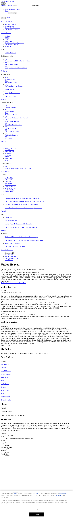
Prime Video (8, 41)
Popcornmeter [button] (26, 272)
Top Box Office (9, 26)
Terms (36, 493)
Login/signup (12, 12)
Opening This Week (11, 24)
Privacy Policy (63, 493)
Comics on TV (9, 181)
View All (3, 99)
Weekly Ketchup (10, 190)
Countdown (8, 183)
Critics (6, 11)
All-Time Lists (9, 178)
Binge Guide (8, 179)
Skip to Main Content (7, 1)
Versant (15, 493)
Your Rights (58, 495)
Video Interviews (10, 186)
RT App (3, 171)
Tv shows (4, 71)
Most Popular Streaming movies (14, 43)
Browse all (8, 46)
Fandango (8, 36)
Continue (36, 514)
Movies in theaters (6, 21)
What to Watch (10, 53)
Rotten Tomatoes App (11, 258)
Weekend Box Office (11, 188)
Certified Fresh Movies (11, 29)
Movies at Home (6, 33)
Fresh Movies (9, 260)
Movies (8, 18)
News (8, 171)
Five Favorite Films (10, 185)
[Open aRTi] (3, 3)
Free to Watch (9, 255)
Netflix (7, 38)
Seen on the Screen (10, 256)
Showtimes (10, 250)
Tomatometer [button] (8, 272)
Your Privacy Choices (36, 509)
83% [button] (20, 272)
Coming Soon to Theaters (12, 28)
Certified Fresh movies (11, 44)
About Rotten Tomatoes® (12, 9)
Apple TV (8, 39)
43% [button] (2, 272)
